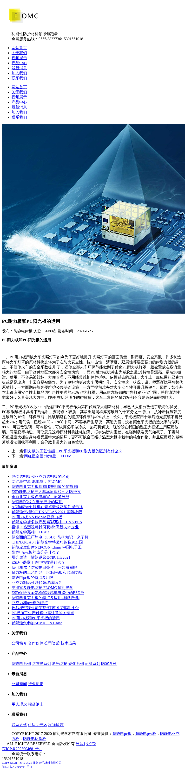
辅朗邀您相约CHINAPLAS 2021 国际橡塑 (47, 512)
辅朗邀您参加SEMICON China (37, 623)
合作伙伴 (35, 643)
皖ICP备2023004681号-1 (22, 749)
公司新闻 (19, 684)
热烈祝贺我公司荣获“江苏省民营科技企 (45, 608)
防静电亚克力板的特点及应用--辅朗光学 (45, 598)
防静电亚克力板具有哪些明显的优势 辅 (45, 487)
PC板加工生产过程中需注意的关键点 (43, 613)
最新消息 (19, 68)
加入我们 (19, 73)
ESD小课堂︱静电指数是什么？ (38, 562)
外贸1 (80, 744)
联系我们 (19, 78)
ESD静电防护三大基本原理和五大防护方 (46, 492)
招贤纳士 (35, 704)
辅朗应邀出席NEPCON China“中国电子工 (47, 547)
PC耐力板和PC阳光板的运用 (36, 618)
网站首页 (19, 48)
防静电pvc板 (145, 734)
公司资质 (52, 643)
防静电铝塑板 (34, 739)
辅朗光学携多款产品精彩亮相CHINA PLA (47, 522)
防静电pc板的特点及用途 (33, 577)
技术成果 (68, 643)
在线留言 (56, 725)
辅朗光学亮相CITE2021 (31, 532)
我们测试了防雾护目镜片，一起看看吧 (44, 567)
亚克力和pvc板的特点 (30, 603)
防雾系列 (109, 664)
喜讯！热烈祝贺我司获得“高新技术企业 (45, 527)
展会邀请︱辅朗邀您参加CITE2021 (41, 557)
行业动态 (35, 684)
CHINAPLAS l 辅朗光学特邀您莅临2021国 (47, 542)
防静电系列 (21, 664)
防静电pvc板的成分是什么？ (35, 552)
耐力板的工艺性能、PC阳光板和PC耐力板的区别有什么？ (73, 451)
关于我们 (19, 53)
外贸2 (91, 744)
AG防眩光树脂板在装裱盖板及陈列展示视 (47, 507)
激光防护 (59, 664)
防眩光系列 (41, 664)
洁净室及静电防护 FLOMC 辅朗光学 (42, 588)
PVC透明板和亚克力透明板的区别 (40, 476)
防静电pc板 (122, 734)
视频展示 (19, 58)
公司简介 (19, 643)
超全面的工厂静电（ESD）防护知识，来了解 (50, 537)
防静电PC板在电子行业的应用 (37, 502)
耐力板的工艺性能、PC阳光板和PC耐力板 (47, 572)
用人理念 (19, 704)
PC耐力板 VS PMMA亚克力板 (37, 517)
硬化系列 (76, 664)
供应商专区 (37, 725)
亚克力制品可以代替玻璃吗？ (37, 583)
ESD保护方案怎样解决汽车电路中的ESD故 (48, 593)
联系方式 (19, 725)
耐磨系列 (92, 664)
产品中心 (19, 63)
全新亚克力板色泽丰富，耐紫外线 (40, 497)
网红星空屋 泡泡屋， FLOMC (49, 456)
